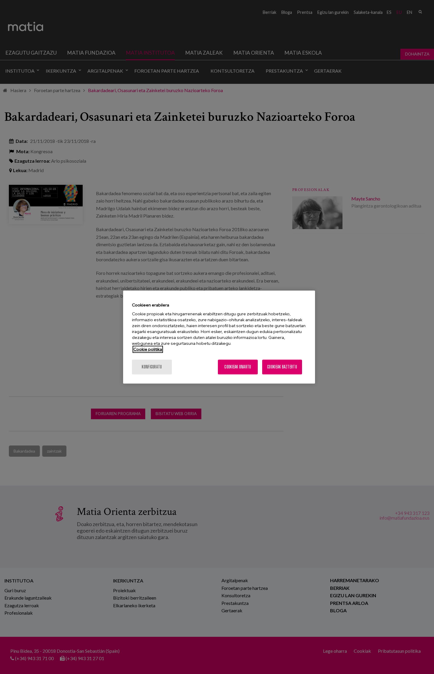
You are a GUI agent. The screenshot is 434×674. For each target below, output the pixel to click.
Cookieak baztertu (282, 366)
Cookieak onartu (237, 366)
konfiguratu (152, 366)
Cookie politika (147, 349)
